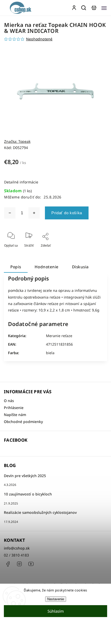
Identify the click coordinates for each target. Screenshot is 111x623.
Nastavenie (55, 599)
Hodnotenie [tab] (47, 267)
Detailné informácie (21, 182)
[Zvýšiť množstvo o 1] (34, 213)
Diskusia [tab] (80, 267)
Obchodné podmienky (23, 421)
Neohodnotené (39, 39)
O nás (9, 400)
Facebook (8, 564)
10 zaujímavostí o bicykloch (28, 494)
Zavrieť (94, 252)
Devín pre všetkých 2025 (25, 475)
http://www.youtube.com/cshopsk (31, 564)
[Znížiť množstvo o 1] (9, 213)
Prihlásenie (13, 407)
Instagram (19, 564)
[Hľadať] (84, 8)
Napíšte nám (15, 414)
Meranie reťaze (59, 335)
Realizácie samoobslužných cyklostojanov (40, 512)
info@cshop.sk (17, 548)
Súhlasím (55, 611)
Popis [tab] (15, 267)
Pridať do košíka (66, 213)
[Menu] (104, 8)
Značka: (17, 141)
